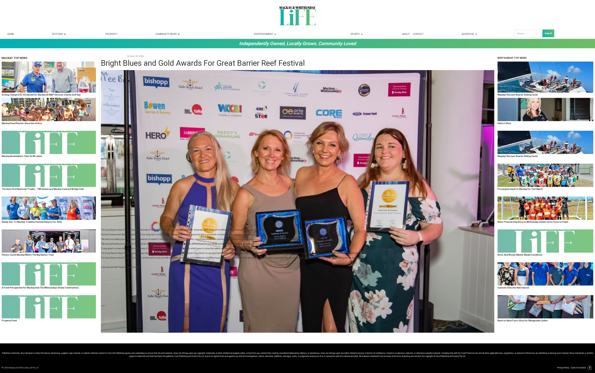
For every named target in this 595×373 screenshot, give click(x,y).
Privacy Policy (563, 367)
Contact (418, 34)
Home (10, 34)
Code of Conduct (578, 367)
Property (111, 34)
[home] (297, 15)
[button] (60, 34)
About (406, 34)
